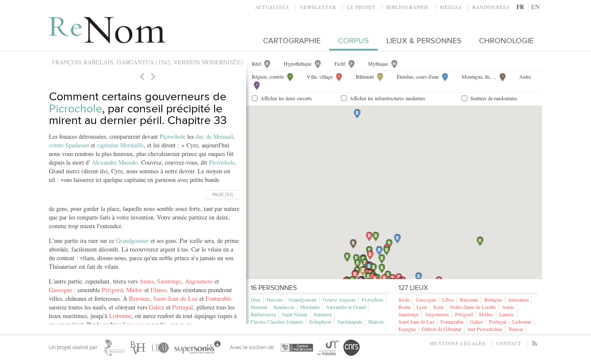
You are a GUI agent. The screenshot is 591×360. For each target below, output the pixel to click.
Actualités (272, 7)
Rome (404, 306)
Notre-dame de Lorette (473, 306)
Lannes (506, 314)
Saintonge (169, 281)
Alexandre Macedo (115, 162)
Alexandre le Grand (346, 306)
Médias (451, 7)
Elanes (159, 290)
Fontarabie (218, 298)
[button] (355, 275)
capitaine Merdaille (120, 145)
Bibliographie (407, 7)
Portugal (182, 307)
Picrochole (75, 109)
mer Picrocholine (485, 328)
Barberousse (263, 314)
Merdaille (310, 306)
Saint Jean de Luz (416, 321)
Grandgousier (132, 240)
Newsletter (318, 7)
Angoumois (199, 281)
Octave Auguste (339, 299)
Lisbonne (120, 316)
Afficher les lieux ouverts (286, 98)
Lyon (422, 306)
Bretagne (493, 299)
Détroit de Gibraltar (442, 328)
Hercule (275, 299)
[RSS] (535, 343)
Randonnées (491, 7)
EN (535, 7)
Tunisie (515, 328)
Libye (448, 299)
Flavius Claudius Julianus (277, 321)
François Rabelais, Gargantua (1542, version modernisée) (147, 62)
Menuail (259, 306)
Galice (156, 307)
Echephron (320, 321)
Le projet (361, 7)
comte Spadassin (69, 145)
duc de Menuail (214, 136)
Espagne (407, 328)
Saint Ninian (295, 314)
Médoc (134, 290)
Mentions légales (457, 343)
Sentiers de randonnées (493, 98)
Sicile (404, 299)
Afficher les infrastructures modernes (387, 98)
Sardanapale (349, 321)
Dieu (255, 299)
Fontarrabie (452, 321)
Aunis (146, 281)
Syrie (438, 306)
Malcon (376, 321)
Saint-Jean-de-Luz (175, 298)
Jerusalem (518, 299)
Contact (508, 343)
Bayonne (139, 298)
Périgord (112, 290)
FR (520, 7)
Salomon (323, 314)
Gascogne (60, 290)
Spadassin (283, 306)
